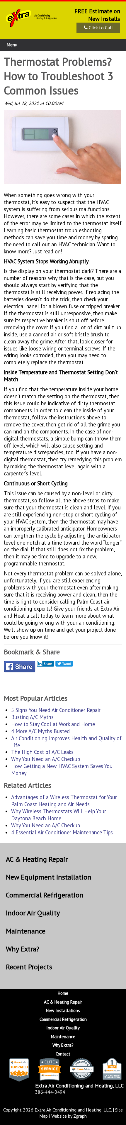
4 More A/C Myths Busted (40, 731)
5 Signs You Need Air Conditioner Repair (56, 710)
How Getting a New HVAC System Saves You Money (62, 770)
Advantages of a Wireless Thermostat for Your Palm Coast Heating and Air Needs (64, 801)
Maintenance (25, 931)
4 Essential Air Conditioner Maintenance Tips (62, 832)
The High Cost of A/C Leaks (42, 751)
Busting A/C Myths (32, 717)
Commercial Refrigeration (45, 894)
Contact (63, 1054)
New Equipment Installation (48, 877)
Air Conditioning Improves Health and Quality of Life (66, 742)
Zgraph (80, 1116)
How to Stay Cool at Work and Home (53, 724)
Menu (11, 45)
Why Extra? (22, 948)
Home (63, 993)
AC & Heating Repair (37, 859)
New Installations (63, 1010)
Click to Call (100, 28)
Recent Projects (29, 966)
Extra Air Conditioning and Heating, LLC (73, 1110)
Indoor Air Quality (33, 912)
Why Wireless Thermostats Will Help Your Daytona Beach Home (58, 815)
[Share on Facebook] (19, 668)
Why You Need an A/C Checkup (45, 759)
